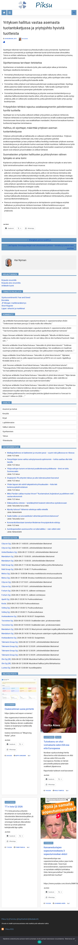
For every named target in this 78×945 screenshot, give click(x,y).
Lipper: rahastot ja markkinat (13, 308)
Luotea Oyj (6, 667)
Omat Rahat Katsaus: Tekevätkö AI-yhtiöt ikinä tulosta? (40, 345)
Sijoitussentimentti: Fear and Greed (16, 297)
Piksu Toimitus (59, 791)
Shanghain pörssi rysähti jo (40, 240)
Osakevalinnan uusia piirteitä (19, 709)
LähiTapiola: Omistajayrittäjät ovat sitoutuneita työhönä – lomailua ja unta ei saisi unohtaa (41, 247)
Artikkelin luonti (8, 285)
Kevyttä (6, 413)
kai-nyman (25, 39)
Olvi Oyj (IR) (6, 659)
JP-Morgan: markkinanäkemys (14, 303)
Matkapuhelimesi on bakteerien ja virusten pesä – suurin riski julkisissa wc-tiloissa (40, 453)
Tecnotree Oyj (7, 620)
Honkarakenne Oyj (9, 616)
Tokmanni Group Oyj (10, 642)
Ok (39, 942)
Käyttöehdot (23, 919)
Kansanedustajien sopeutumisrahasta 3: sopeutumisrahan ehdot (40, 321)
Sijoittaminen (8, 431)
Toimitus (13, 919)
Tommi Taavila (20, 847)
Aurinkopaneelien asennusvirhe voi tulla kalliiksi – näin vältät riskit (33, 529)
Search (73, 12)
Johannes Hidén (59, 903)
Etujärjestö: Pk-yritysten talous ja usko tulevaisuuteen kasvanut (33, 478)
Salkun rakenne (9, 427)
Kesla (4, 603)
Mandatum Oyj (7, 556)
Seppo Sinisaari (20, 756)
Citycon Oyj (6, 543)
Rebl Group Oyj (7, 565)
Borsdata (5, 300)
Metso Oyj (6, 573)
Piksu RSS (9, 929)
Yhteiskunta (7, 440)
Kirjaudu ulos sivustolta (11, 283)
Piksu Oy (5, 919)
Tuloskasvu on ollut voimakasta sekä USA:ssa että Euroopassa (56, 745)
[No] (75, 941)
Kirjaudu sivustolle (9, 280)
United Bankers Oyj (9, 552)
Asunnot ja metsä (10, 409)
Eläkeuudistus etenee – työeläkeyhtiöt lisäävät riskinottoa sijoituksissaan (37, 503)
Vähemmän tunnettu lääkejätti (36, 335)
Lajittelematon (8, 422)
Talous (5, 436)
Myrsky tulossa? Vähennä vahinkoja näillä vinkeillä (27, 509)
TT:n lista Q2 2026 (14, 806)
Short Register (7, 305)
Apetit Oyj (5, 599)
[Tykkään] (4, 42)
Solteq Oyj (6, 608)
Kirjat (5, 418)
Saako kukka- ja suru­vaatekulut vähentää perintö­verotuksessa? (33, 516)
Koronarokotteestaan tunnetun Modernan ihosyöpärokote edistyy (33, 522)
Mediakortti (33, 919)
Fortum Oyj (6, 590)
